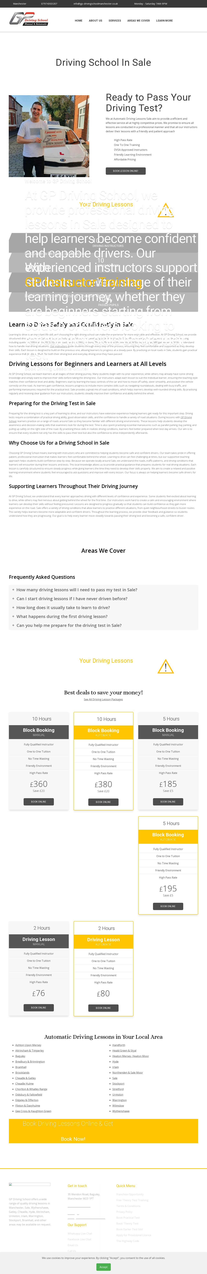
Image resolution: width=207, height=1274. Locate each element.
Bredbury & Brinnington (30, 1061)
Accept (104, 1267)
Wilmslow (118, 1105)
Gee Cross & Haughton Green (33, 1111)
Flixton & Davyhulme (27, 1105)
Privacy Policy (124, 1212)
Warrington (119, 1100)
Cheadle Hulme (24, 1083)
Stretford (118, 1089)
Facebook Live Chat (79, 1239)
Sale (114, 1078)
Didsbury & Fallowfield (28, 1094)
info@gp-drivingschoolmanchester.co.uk (95, 3)
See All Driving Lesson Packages (103, 699)
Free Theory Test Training (132, 1200)
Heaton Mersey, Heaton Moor (130, 1056)
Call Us (72, 1251)
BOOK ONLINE (38, 801)
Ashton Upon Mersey (28, 1045)
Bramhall (20, 1067)
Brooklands (22, 1072)
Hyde (115, 1061)
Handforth (118, 1045)
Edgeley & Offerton (26, 1100)
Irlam (115, 1067)
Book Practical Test (128, 1217)
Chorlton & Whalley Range (31, 1089)
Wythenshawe (121, 1111)
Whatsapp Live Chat (80, 1233)
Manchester (19, 3)
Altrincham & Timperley (29, 1050)
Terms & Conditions (128, 1206)
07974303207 (49, 3)
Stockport (118, 1083)
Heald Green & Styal (124, 1050)
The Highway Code (127, 1241)
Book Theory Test (127, 1223)
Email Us (73, 1245)
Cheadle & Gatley (25, 1078)
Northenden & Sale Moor (127, 1072)
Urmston (117, 1094)
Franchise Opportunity (130, 1194)
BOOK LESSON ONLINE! (125, 171)
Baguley (20, 1056)
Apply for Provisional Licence (133, 1235)
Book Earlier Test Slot (129, 1229)
